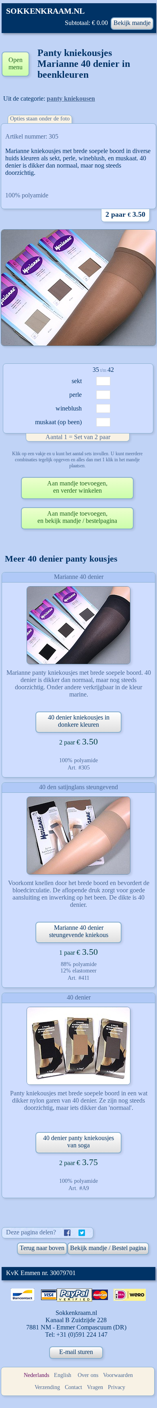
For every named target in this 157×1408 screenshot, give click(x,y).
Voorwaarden (118, 1375)
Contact (73, 1387)
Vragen (95, 1387)
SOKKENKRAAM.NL (45, 10)
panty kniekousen (71, 98)
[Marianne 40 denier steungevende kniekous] (78, 835)
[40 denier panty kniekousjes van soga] (78, 1046)
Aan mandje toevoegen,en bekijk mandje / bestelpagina (77, 517)
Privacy (116, 1387)
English (62, 1375)
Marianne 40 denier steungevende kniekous (78, 931)
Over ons (88, 1375)
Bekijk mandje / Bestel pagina (108, 1247)
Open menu (15, 63)
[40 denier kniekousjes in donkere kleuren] (78, 625)
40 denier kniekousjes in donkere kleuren (78, 721)
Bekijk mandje (132, 22)
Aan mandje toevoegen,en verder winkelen (77, 487)
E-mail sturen (76, 1351)
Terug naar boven (42, 1247)
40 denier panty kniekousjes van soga (78, 1141)
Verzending (47, 1387)
